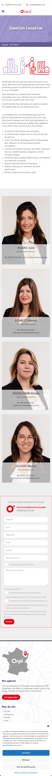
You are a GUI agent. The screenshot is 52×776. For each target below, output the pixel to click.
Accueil (7, 711)
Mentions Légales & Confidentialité (26, 772)
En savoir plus (11, 697)
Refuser (26, 760)
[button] (48, 726)
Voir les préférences (26, 767)
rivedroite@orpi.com (37, 5)
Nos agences (9, 714)
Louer (6, 720)
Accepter (26, 753)
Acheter (7, 717)
